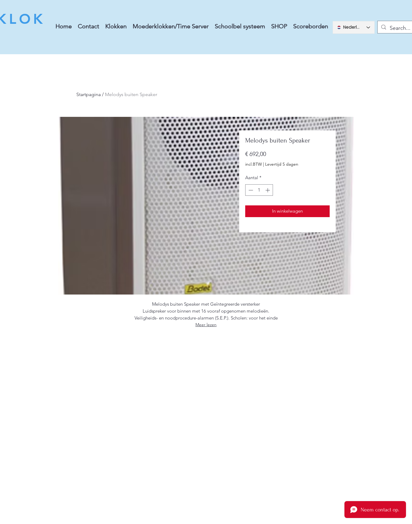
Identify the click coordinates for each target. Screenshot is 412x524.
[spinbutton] (259, 190)
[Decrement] (250, 190)
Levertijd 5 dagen (281, 164)
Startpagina (88, 94)
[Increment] (268, 190)
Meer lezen (206, 324)
